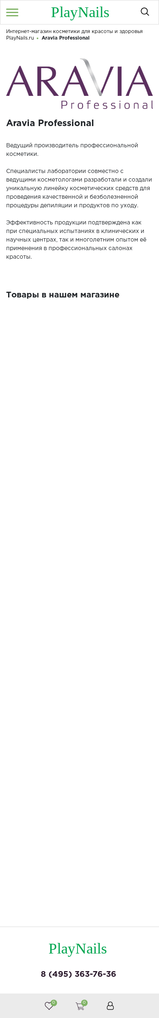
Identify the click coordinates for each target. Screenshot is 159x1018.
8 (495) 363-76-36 (78, 974)
